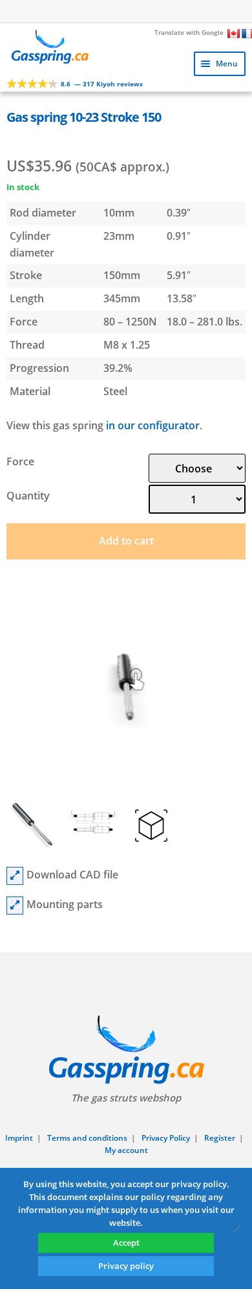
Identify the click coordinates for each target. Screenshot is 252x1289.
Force (20, 461)
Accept (126, 1242)
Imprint (19, 1137)
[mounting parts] (14, 905)
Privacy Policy (166, 1137)
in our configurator (153, 425)
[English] (233, 33)
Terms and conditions (87, 1137)
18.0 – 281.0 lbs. (204, 322)
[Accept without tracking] (235, 1228)
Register (219, 1137)
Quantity (28, 496)
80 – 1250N (130, 322)
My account (126, 1150)
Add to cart (126, 541)
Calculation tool (132, 10)
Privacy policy (126, 1266)
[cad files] (14, 876)
